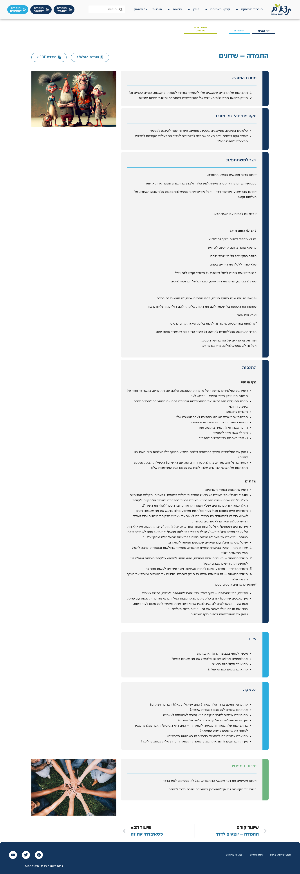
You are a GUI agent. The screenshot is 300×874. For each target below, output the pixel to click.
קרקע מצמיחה (220, 9)
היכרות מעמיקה (252, 9)
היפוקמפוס (32, 866)
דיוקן (196, 9)
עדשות (177, 9)
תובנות (157, 9)
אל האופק (140, 9)
